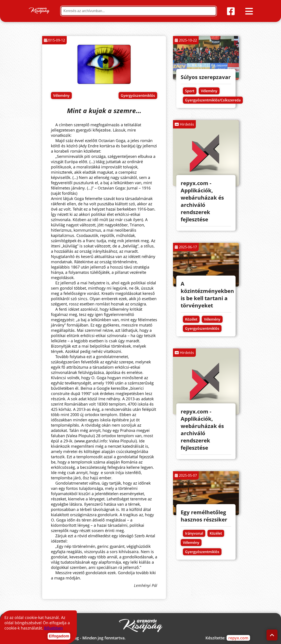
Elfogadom (59, 636)
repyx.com (238, 637)
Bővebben (53, 628)
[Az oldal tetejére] (272, 635)
